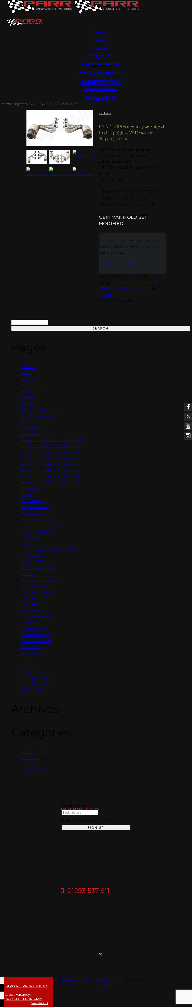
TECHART (29, 764)
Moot (106, 984)
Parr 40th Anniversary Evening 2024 (49, 549)
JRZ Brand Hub (32, 501)
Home (101, 32)
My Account (30, 537)
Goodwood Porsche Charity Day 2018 (50, 476)
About (25, 373)
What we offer (100, 55)
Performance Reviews (38, 586)
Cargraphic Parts (34, 409)
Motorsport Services (100, 89)
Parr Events (30, 555)
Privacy (85, 979)
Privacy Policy (31, 647)
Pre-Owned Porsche (36, 641)
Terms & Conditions (36, 683)
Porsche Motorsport (36, 598)
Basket (26, 391)
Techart (26, 671)
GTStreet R (29, 488)
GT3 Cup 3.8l (129, 288)
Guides (101, 97)
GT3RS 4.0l (108, 288)
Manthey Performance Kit (41, 525)
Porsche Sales (31, 622)
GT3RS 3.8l (150, 282)
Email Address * (76, 805)
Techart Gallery (42, 677)
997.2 (34, 104)
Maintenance (31, 513)
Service (100, 49)
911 (121, 282)
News (25, 543)
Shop (24, 659)
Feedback (69, 979)
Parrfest (27, 574)
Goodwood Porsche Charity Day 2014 (50, 452)
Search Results (32, 653)
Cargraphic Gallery (45, 415)
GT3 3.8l (133, 282)
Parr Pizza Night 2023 (38, 568)
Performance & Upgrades (40, 580)
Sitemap (27, 665)
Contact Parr (31, 428)
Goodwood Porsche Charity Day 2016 (50, 464)
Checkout (28, 421)
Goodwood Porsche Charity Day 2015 (50, 458)
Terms (98, 979)
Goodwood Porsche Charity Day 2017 (50, 470)
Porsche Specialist (35, 635)
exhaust (105, 294)
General (27, 752)
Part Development (35, 770)
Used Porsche (31, 689)
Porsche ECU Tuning (37, 592)
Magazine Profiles (35, 507)
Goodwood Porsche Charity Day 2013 (50, 446)
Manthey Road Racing (37, 531)
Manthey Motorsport (37, 519)
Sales (101, 41)
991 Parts (28, 367)
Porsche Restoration (36, 616)
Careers (27, 397)
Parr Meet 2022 (33, 561)
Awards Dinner (32, 385)
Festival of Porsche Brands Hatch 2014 (51, 440)
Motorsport (30, 758)
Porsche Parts (101, 64)
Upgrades (21, 104)
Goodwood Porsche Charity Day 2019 (50, 482)
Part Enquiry (115, 262)
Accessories (100, 72)
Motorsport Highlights (101, 80)
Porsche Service (33, 628)
